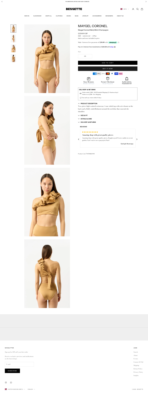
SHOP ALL (49, 16)
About (136, 355)
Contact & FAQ (138, 362)
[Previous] (79, 139)
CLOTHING (59, 16)
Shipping (136, 365)
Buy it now (108, 68)
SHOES (69, 16)
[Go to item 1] (13, 28)
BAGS (76, 16)
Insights (136, 375)
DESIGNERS (109, 16)
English (30, 389)
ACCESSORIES (96, 16)
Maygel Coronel (93, 26)
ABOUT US (120, 16)
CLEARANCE (37, 16)
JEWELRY (85, 16)
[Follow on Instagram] (6, 382)
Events (136, 359)
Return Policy (138, 369)
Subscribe (12, 371)
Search (136, 352)
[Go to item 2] (13, 38)
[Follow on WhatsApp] (11, 382)
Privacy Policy (138, 372)
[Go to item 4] (13, 58)
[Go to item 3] (13, 48)
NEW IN (26, 16)
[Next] (137, 139)
